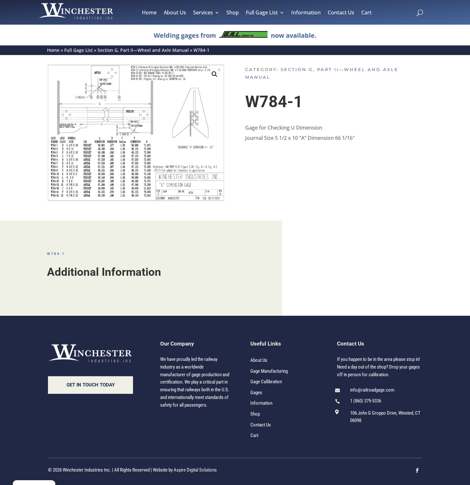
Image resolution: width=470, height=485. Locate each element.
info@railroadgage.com (372, 390)
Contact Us (341, 13)
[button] (214, 74)
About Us (175, 13)
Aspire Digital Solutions (195, 470)
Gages (256, 392)
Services (203, 13)
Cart (366, 13)
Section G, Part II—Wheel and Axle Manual (143, 50)
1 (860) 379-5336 (365, 401)
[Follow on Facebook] (417, 470)
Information (306, 13)
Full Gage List (262, 13)
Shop (232, 13)
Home (149, 13)
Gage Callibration (266, 382)
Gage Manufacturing (269, 371)
